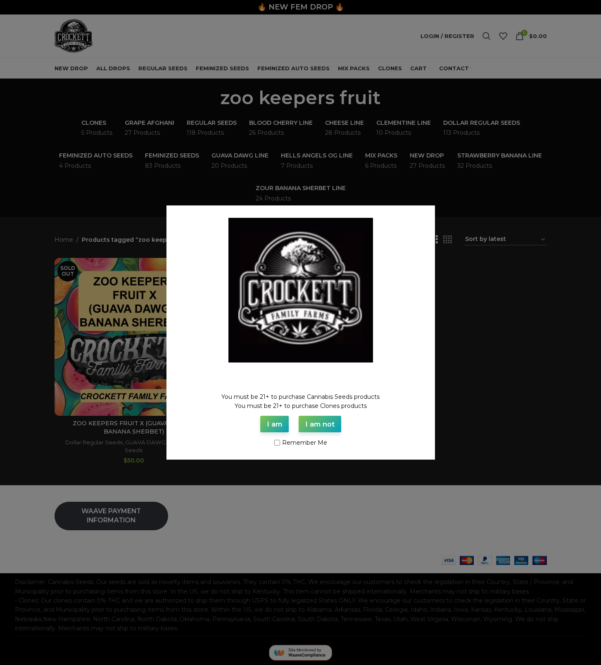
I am (274, 424)
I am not (320, 424)
